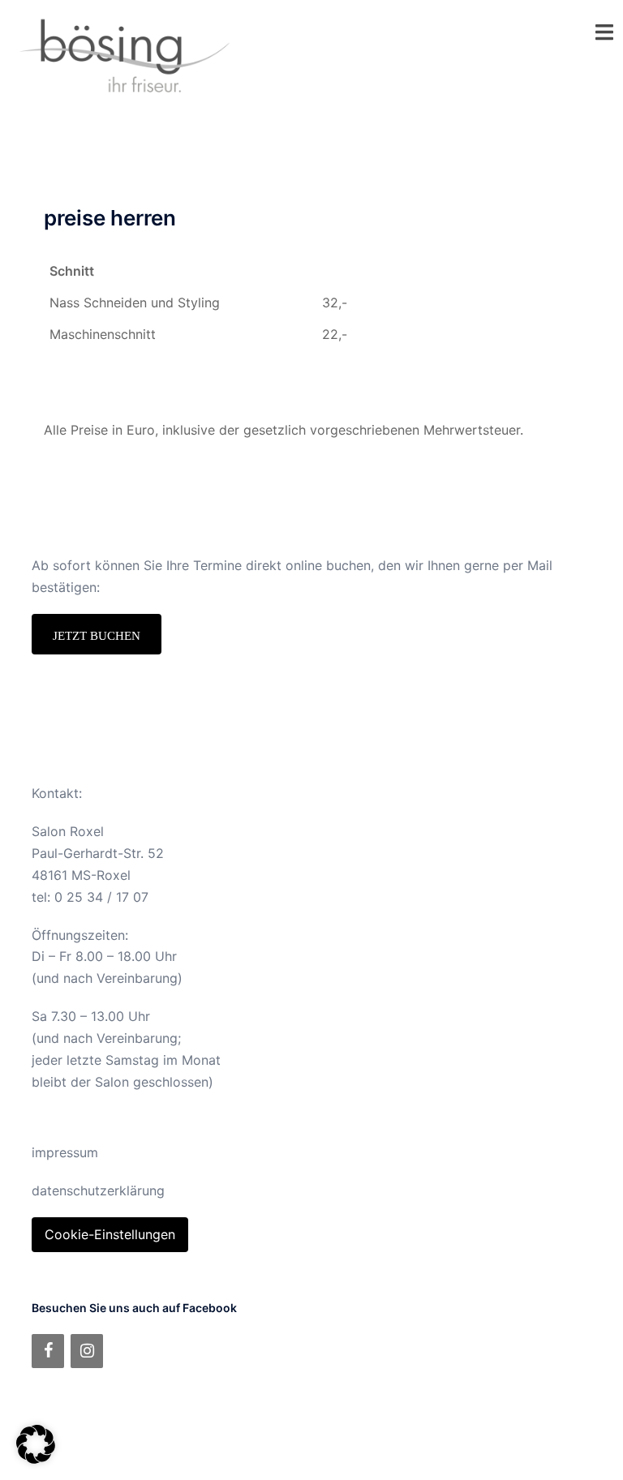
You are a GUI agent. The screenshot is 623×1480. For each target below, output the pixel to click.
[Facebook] (48, 1351)
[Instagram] (87, 1351)
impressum (65, 1152)
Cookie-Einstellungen (110, 1234)
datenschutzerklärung (98, 1190)
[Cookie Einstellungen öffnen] (35, 1459)
